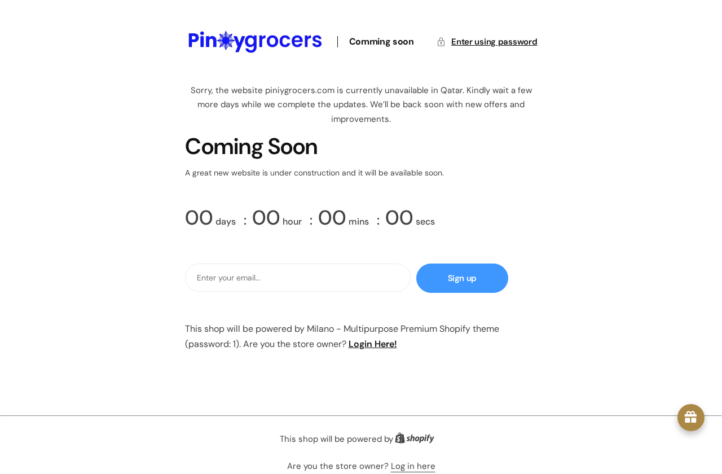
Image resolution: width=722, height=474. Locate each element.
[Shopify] (418, 440)
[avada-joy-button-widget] (691, 417)
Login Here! (373, 344)
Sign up (462, 278)
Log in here (413, 466)
